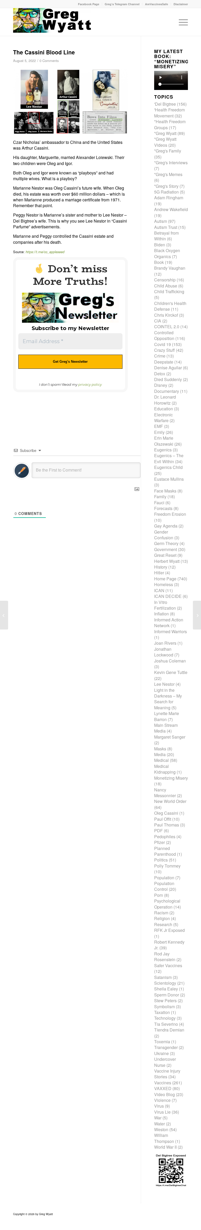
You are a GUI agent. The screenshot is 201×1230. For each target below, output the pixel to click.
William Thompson (164, 1138)
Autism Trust (165, 227)
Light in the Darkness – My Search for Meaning (168, 699)
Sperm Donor (166, 995)
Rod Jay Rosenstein (164, 956)
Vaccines (162, 1083)
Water (159, 1124)
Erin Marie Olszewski (163, 441)
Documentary (166, 391)
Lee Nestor (164, 684)
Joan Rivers (165, 643)
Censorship (165, 280)
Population (164, 878)
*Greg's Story (166, 186)
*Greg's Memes (168, 174)
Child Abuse (165, 286)
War (157, 1118)
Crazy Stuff (164, 350)
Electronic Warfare (163, 417)
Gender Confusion (163, 535)
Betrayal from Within (166, 236)
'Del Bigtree (165, 104)
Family (160, 497)
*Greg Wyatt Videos (165, 142)
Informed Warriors (170, 631)
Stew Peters (165, 1000)
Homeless (163, 584)
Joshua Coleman (170, 661)
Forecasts (163, 508)
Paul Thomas (166, 825)
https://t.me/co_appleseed (45, 252)
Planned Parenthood (165, 851)
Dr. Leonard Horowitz (165, 400)
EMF (158, 426)
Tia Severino (166, 1024)
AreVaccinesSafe (156, 4)
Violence (162, 1100)
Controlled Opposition (164, 335)
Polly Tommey (167, 866)
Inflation (161, 614)
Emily (159, 432)
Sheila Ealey (166, 989)
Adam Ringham (168, 198)
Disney (160, 385)
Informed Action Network (168, 622)
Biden (159, 245)
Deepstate (163, 362)
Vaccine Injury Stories (167, 1074)
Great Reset (165, 555)
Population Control (164, 886)
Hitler (159, 573)
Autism (160, 221)
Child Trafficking (169, 291)
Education (163, 409)
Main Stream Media (166, 728)
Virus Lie (162, 1112)
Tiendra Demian (169, 1030)
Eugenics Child (168, 467)
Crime (159, 356)
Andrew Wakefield (171, 209)
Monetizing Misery (171, 778)
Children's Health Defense (170, 306)
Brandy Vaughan (169, 268)
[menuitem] (88, 4)
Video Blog (164, 1094)
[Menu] (182, 22)
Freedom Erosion (170, 514)
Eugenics (163, 450)
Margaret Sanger (169, 737)
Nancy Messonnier (165, 792)
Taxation (162, 1012)
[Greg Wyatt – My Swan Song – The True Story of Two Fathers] (197, 615)
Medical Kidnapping (165, 769)
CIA (157, 321)
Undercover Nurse (165, 1062)
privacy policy (90, 384)
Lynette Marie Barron (166, 716)
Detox (159, 374)
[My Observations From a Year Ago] (4, 615)
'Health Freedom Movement (169, 112)
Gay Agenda (165, 526)
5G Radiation (166, 192)
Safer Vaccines (168, 965)
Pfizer (159, 842)
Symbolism (164, 1007)
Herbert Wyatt (167, 561)
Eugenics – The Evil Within (168, 458)
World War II (165, 1147)
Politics (161, 860)
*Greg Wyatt (165, 133)
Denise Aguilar (168, 368)
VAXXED (162, 1088)
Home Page (165, 579)
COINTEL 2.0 (166, 327)
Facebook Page (88, 4)
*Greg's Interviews (171, 163)
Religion (162, 918)
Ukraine (161, 1053)
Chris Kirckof (166, 315)
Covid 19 (162, 344)
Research (163, 924)
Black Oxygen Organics (167, 253)
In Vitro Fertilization (165, 605)
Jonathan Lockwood (163, 652)
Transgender (166, 1047)
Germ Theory (166, 543)
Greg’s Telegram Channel (122, 4)
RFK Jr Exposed (169, 930)
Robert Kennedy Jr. (169, 945)
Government (165, 549)
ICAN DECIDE (168, 596)
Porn (158, 895)
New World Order (170, 801)
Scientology (165, 983)
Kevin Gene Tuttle (170, 672)
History (160, 567)
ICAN (159, 590)
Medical (161, 760)
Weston (161, 1129)
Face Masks (165, 491)
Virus (159, 1106)
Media (160, 754)
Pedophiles (164, 837)
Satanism (163, 977)
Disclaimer (181, 4)
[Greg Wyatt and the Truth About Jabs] (52, 22)
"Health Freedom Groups (170, 124)
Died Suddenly (168, 379)
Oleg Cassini (166, 813)
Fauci (159, 503)
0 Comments (49, 60)
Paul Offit (162, 819)
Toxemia (162, 1042)
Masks (160, 749)
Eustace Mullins (169, 479)
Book (159, 262)
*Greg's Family (167, 151)
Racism (161, 913)
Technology (165, 1018)
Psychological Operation (167, 904)
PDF (158, 830)
